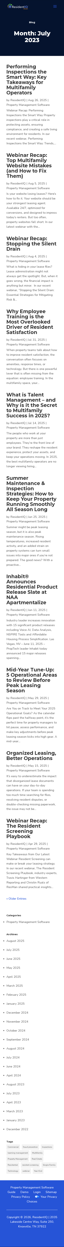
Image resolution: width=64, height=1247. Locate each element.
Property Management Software (28, 105)
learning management (18, 1153)
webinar (26, 1171)
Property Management (18, 1159)
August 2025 (15, 941)
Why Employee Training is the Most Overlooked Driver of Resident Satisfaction (29, 321)
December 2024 (17, 1013)
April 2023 (13, 1102)
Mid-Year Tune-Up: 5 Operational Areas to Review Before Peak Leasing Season (31, 680)
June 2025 (13, 959)
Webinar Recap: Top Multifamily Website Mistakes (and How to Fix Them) (29, 165)
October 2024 (15, 1031)
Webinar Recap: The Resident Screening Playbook (26, 828)
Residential (13, 1165)
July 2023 (13, 1093)
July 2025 (13, 950)
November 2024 (17, 1022)
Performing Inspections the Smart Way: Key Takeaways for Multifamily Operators (26, 80)
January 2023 (15, 1120)
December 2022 (17, 1129)
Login (37, 1192)
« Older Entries (16, 899)
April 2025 (13, 977)
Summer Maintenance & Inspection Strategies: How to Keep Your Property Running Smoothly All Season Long (31, 493)
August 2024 (15, 1048)
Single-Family (49, 1165)
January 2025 (15, 1004)
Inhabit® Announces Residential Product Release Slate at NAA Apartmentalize (32, 589)
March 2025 (14, 986)
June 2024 (13, 1066)
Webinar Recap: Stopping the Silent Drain (31, 244)
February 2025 (16, 995)
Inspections (47, 1147)
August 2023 (15, 1084)
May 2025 (13, 968)
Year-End (38, 1171)
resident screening (30, 1165)
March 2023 (14, 1111)
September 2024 (17, 1040)
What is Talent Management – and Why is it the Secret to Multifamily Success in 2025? (31, 405)
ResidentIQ (18, 100)
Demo (24, 1192)
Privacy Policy (20, 1197)
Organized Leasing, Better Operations (31, 755)
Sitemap (51, 1192)
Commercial (13, 1147)
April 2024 (13, 1075)
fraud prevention (30, 1147)
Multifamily (37, 1153)
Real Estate (37, 1159)
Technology (13, 1171)
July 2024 (13, 1057)
